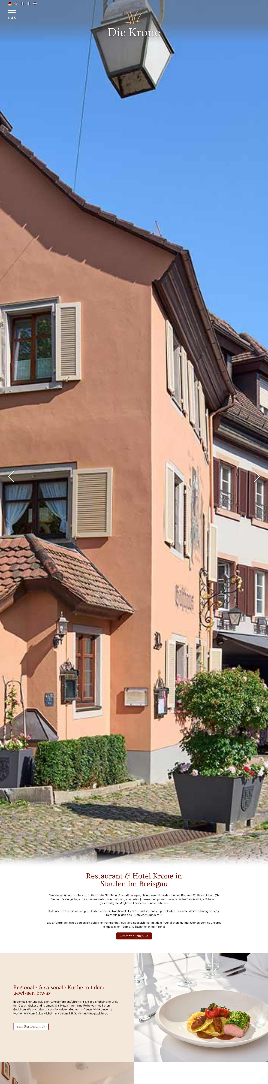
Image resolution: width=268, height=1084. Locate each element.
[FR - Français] (22, 3)
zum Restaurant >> (31, 1027)
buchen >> (134, 936)
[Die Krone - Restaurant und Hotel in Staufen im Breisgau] (134, 23)
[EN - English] (16, 3)
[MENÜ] (12, 13)
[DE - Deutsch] (9, 3)
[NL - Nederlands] (35, 3)
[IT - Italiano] (28, 3)
